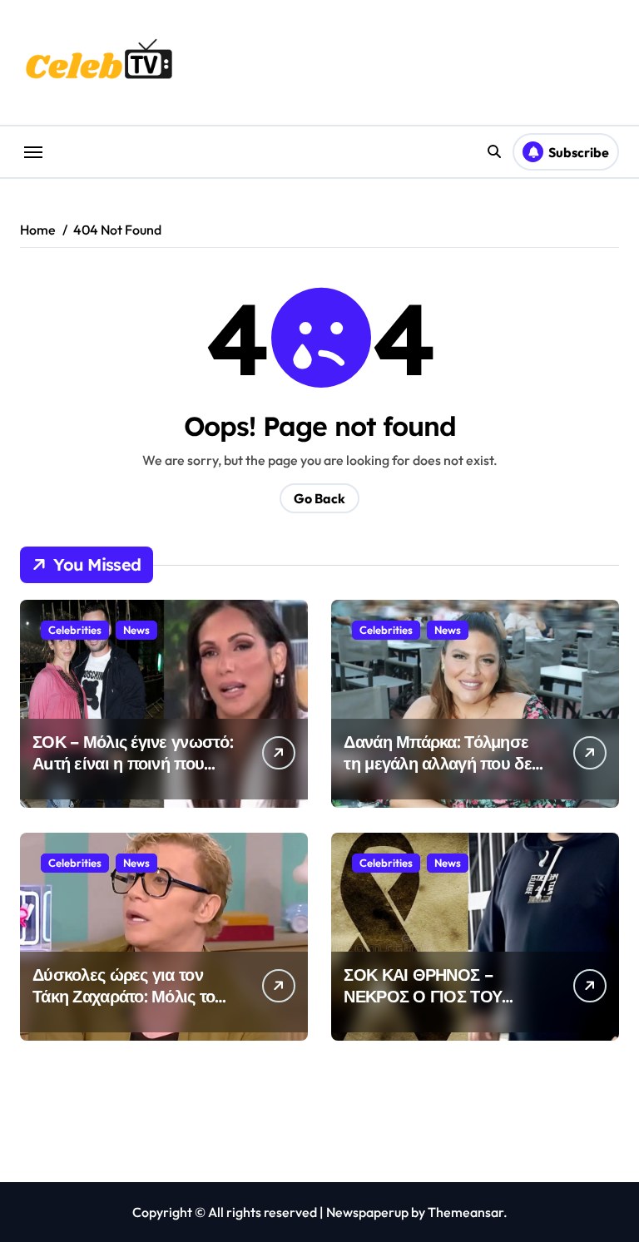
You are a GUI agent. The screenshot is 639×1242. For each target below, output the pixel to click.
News (136, 629)
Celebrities (75, 629)
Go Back (319, 498)
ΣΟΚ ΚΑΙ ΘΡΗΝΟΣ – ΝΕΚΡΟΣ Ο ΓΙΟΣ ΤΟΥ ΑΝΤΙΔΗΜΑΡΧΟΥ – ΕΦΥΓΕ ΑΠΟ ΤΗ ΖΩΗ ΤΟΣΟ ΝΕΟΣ (441, 1007)
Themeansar (465, 1212)
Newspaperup (367, 1212)
